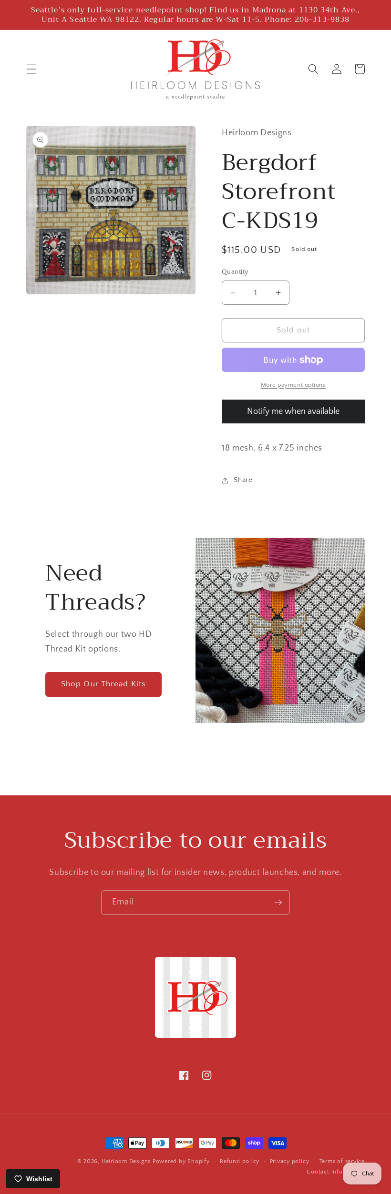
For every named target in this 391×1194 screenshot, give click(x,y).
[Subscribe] (278, 902)
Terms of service (342, 1161)
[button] (31, 69)
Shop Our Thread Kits (103, 684)
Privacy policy (289, 1161)
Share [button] (243, 480)
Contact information (336, 1172)
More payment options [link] (293, 384)
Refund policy (239, 1161)
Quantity (235, 272)
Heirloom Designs (126, 1161)
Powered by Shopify (181, 1161)
